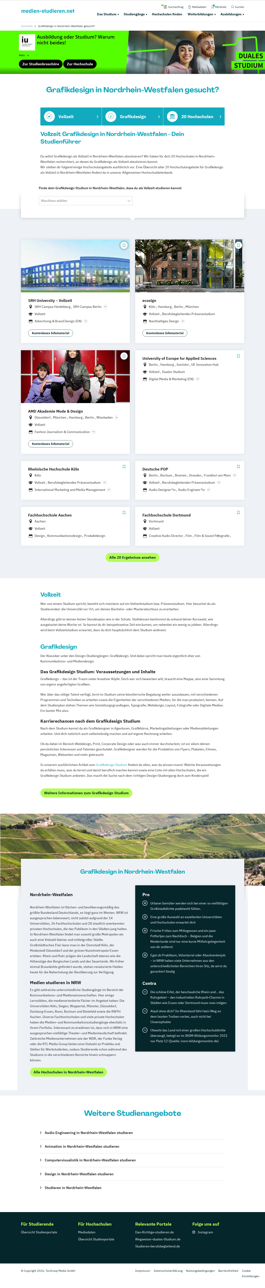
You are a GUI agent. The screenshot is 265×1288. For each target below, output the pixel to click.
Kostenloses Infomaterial (50, 333)
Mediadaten (86, 1232)
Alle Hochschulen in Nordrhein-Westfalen (68, 1072)
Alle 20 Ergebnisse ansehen (132, 557)
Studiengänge (134, 14)
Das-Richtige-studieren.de (154, 1232)
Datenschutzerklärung (168, 1270)
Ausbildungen (231, 14)
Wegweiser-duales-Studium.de (157, 1239)
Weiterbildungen (200, 14)
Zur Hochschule (80, 63)
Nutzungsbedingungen (200, 1270)
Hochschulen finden (167, 14)
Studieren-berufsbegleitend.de (157, 1246)
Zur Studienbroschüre (40, 63)
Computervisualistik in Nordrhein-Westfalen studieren (90, 1160)
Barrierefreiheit (228, 1270)
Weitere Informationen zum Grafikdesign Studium (86, 792)
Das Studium (106, 14)
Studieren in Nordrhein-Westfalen (73, 1187)
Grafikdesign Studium (111, 765)
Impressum (142, 1270)
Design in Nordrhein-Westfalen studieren (79, 1173)
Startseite (27, 26)
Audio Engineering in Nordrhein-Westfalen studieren (89, 1132)
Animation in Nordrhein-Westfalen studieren (82, 1146)
